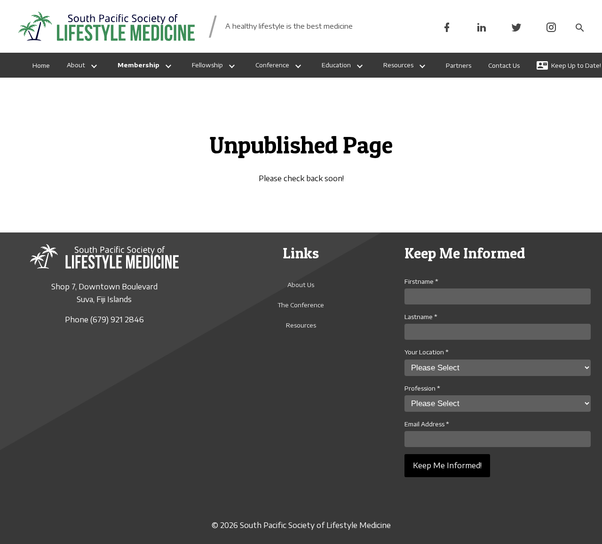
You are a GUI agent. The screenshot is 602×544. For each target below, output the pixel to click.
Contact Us (504, 65)
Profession (422, 388)
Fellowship (207, 65)
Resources (398, 65)
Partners (458, 65)
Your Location (426, 352)
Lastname (420, 316)
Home (41, 65)
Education (336, 65)
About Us (300, 284)
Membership (138, 65)
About (76, 65)
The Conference (300, 305)
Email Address (426, 424)
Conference (272, 65)
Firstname (421, 281)
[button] (579, 26)
